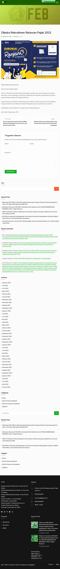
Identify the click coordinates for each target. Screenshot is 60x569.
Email (32, 143)
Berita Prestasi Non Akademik (11, 403)
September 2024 (7, 342)
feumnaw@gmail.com (41, 498)
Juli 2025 (5, 314)
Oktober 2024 (6, 339)
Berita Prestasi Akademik (9, 401)
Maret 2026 (5, 291)
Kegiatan (5, 406)
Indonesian (47, 1)
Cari (2, 183)
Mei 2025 (5, 319)
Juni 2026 (5, 288)
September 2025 (7, 308)
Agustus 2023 (6, 376)
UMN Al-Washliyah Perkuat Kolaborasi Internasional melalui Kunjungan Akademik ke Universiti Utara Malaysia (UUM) (29, 440)
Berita (4, 398)
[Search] (56, 413)
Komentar (8, 152)
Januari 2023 (6, 387)
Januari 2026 (6, 297)
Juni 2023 (5, 381)
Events (51, 564)
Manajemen (6, 522)
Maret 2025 (5, 325)
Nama (7, 143)
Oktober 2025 (6, 305)
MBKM (4, 528)
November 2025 (7, 302)
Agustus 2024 (6, 345)
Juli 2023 (5, 378)
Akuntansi (6, 525)
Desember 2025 (6, 299)
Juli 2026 (5, 285)
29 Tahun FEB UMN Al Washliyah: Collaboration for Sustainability (32, 258)
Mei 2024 (5, 353)
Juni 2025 (5, 316)
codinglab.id (31, 565)
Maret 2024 (5, 356)
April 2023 (5, 384)
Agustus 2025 (6, 311)
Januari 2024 (6, 361)
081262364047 (39, 494)
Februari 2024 (6, 359)
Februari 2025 (6, 328)
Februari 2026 (6, 294)
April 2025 (5, 322)
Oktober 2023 (6, 370)
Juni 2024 (5, 350)
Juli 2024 (5, 347)
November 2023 (7, 367)
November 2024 (7, 336)
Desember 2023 (6, 364)
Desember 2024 (7, 333)
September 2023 (7, 373)
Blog (57, 564)
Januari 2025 (6, 330)
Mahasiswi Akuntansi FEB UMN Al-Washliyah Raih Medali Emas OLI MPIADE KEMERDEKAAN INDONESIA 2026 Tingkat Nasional (28, 433)
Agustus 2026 (6, 282)
